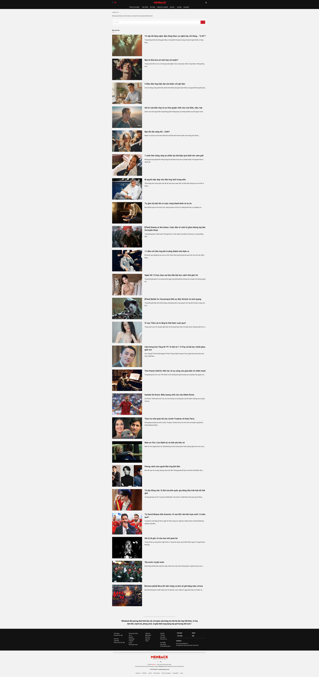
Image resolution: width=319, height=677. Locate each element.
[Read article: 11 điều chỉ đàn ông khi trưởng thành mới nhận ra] (127, 260)
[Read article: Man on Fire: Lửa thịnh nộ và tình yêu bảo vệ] (127, 452)
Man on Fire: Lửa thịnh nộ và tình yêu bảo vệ (165, 442)
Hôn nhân (162, 637)
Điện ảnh (147, 639)
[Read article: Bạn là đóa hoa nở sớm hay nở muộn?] (127, 69)
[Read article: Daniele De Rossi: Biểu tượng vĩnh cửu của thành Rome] (127, 404)
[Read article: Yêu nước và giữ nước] (127, 571)
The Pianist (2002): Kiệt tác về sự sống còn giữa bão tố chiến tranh (175, 371)
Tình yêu (162, 635)
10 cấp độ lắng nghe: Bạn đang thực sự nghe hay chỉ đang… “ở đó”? (175, 36)
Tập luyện (116, 640)
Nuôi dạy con (163, 639)
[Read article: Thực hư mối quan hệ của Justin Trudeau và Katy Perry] (127, 428)
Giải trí (147, 640)
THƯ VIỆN (179, 636)
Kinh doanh (163, 644)
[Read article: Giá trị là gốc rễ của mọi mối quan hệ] (127, 547)
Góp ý (181, 673)
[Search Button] (206, 2)
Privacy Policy (156, 673)
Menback (153, 664)
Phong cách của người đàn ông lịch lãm (162, 466)
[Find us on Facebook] (112, 2)
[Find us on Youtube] (115, 2)
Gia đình (179, 7)
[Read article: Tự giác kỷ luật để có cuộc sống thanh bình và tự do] (127, 213)
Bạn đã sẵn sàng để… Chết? (157, 132)
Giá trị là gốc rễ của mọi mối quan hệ (161, 538)
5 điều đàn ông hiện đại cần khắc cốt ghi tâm (165, 84)
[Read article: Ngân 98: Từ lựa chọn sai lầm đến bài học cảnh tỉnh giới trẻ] (127, 284)
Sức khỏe (152, 7)
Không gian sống (133, 644)
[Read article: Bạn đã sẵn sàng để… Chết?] (127, 141)
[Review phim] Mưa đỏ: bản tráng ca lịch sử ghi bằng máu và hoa (174, 586)
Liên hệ (150, 673)
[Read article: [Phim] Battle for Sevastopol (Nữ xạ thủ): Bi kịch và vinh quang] (127, 308)
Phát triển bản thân (165, 646)
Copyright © (175, 673)
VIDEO (193, 633)
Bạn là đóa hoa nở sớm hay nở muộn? (161, 60)
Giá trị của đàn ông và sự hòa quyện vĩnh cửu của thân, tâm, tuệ (173, 108)
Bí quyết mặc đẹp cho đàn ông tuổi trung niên (165, 179)
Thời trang (145, 7)
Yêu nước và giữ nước (154, 562)
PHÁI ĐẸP (179, 633)
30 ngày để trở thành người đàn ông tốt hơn (187, 645)
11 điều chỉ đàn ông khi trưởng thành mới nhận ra (167, 251)
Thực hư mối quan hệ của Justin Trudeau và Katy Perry (169, 419)
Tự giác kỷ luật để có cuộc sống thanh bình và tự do (168, 203)
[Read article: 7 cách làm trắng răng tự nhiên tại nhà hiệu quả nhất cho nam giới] (127, 165)
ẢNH (193, 636)
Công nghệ (131, 639)
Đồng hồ (131, 637)
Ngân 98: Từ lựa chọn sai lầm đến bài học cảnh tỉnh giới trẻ (171, 275)
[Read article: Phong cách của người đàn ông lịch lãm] (127, 476)
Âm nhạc (147, 637)
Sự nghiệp (186, 7)
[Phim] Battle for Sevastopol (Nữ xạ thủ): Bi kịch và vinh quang (173, 299)
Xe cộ (130, 635)
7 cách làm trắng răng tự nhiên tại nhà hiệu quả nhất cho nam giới (174, 155)
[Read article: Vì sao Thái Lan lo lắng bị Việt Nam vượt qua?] (127, 332)
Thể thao (131, 640)
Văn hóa (172, 7)
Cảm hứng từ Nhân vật (182, 643)
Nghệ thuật (148, 635)
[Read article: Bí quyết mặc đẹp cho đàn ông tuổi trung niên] (127, 189)
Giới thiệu (144, 673)
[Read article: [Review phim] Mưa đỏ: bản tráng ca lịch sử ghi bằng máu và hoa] (127, 595)
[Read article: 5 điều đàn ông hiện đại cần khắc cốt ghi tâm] (127, 93)
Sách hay (147, 633)
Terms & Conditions (166, 673)
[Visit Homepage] (161, 2)
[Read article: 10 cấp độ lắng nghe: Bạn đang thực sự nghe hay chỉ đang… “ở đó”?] (127, 45)
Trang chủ (115, 12)
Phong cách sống (134, 7)
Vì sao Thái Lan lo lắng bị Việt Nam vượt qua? (165, 323)
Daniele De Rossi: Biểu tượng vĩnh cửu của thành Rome (169, 395)
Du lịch (130, 642)
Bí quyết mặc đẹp (118, 635)
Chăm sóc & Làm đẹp (162, 7)
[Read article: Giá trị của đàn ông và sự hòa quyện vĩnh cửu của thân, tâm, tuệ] (127, 117)
